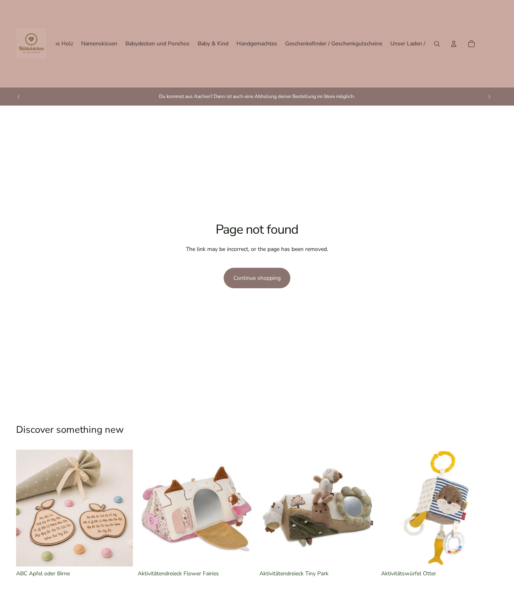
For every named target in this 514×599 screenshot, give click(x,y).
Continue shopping (257, 278)
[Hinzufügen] (242, 554)
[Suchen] (437, 44)
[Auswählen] (120, 554)
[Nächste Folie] (489, 96)
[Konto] (454, 44)
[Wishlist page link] (489, 44)
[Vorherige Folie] (19, 96)
